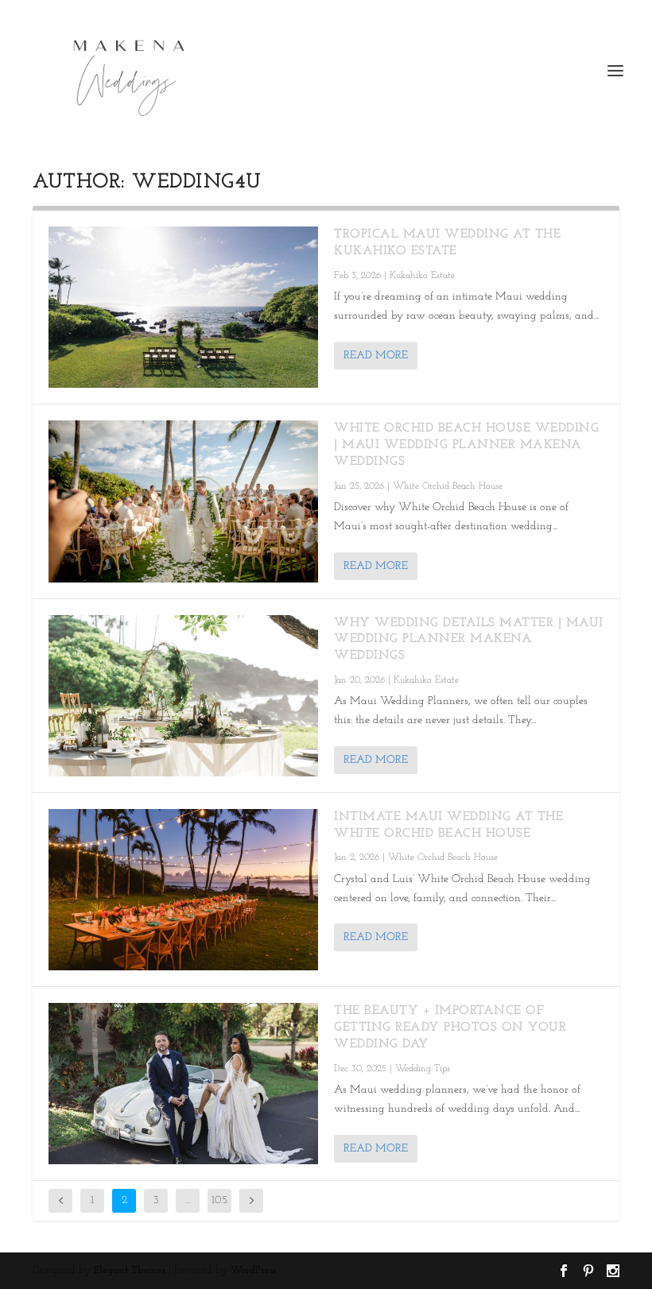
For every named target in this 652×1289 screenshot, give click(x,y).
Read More (375, 356)
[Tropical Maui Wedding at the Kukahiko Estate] (183, 307)
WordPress (253, 1270)
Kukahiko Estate (422, 276)
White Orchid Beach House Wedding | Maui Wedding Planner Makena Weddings (466, 445)
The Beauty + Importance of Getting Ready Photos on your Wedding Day (450, 1027)
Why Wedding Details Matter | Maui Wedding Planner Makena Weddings (468, 640)
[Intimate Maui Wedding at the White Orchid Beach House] (183, 889)
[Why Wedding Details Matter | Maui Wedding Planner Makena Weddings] (183, 695)
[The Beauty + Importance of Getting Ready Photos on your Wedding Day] (183, 1083)
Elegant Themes (129, 1270)
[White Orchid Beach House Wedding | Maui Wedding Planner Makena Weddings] (183, 501)
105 (219, 1200)
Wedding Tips (422, 1069)
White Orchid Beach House (448, 486)
